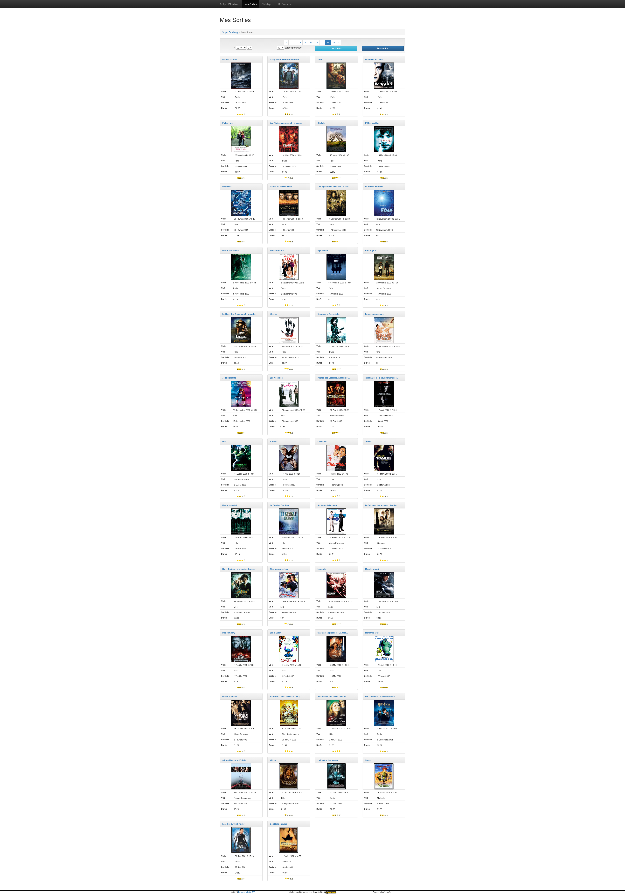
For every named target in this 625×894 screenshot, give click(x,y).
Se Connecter (285, 4)
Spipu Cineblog (230, 4)
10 (305, 42)
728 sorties (336, 48)
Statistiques (267, 4)
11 (311, 42)
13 (322, 42)
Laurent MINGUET (246, 892)
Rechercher (383, 48)
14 (328, 42)
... (295, 42)
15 (334, 42)
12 (317, 42)
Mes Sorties (250, 4)
